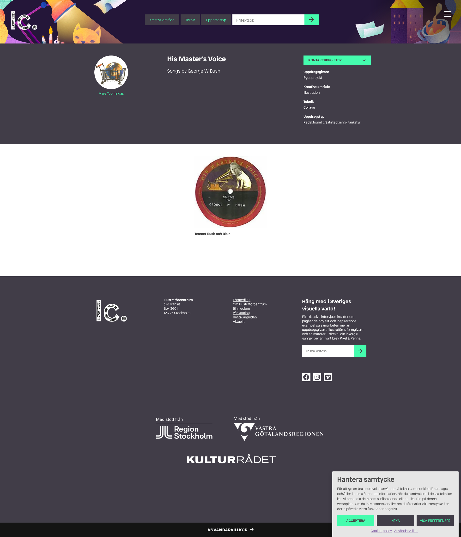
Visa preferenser (435, 520)
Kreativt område (162, 20)
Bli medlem (241, 308)
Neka (395, 520)
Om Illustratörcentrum (250, 304)
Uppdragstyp (216, 20)
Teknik (190, 20)
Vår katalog (241, 313)
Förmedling (241, 300)
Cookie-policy (381, 531)
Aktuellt (239, 321)
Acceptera (355, 520)
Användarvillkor (406, 531)
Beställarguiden (245, 317)
